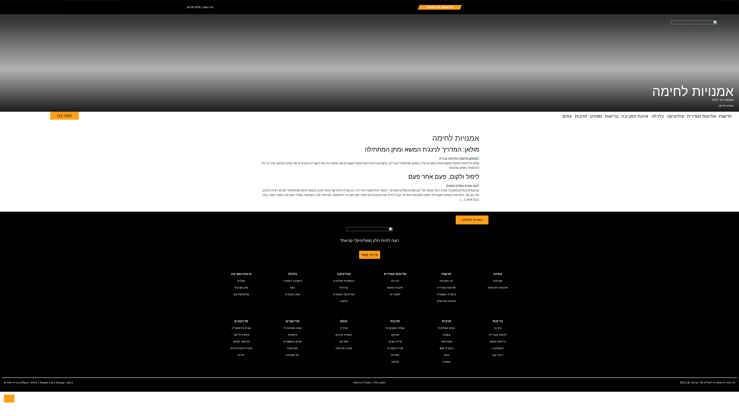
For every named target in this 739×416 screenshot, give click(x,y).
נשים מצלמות (446, 328)
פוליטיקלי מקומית (344, 294)
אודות (498, 274)
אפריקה (344, 341)
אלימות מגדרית (701, 116)
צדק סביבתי (241, 287)
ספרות (395, 354)
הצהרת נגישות (362, 382)
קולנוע (395, 361)
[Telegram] (103, 7)
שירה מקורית (395, 348)
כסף (292, 287)
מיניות (498, 328)
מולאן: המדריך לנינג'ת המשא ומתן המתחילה (422, 149)
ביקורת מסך (446, 348)
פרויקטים (292, 321)
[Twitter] (82, 7)
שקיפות (497, 280)
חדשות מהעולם (446, 301)
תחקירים (395, 294)
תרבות (581, 116)
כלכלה (657, 116)
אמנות (446, 334)
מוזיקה (395, 334)
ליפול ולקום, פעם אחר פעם (443, 176)
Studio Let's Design (52, 382)
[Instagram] (92, 7)
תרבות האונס (395, 287)
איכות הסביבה (634, 116)
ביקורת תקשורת (446, 294)
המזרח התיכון (344, 334)
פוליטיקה (675, 116)
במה (446, 354)
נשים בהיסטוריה (241, 328)
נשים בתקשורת (292, 341)
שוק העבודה (292, 294)
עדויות (395, 280)
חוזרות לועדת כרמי (241, 348)
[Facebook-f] (71, 7)
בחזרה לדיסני (726, 105)
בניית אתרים (11, 382)
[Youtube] (113, 7)
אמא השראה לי (292, 328)
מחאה (344, 301)
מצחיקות (292, 348)
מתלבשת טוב (241, 294)
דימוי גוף (497, 354)
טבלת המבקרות (395, 328)
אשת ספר (446, 341)
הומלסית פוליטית (343, 280)
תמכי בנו (64, 115)
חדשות (725, 116)
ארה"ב (344, 328)
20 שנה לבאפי (241, 341)
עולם (567, 116)
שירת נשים (395, 341)
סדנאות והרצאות (498, 287)
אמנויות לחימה (693, 91)
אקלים (241, 280)
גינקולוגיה (498, 348)
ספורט (596, 116)
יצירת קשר (369, 255)
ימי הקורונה (446, 280)
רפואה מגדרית (498, 334)
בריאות (611, 116)
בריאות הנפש (498, 341)
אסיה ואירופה (344, 348)
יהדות (241, 354)
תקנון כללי (379, 382)
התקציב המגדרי (292, 280)
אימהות (292, 334)
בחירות (344, 287)
